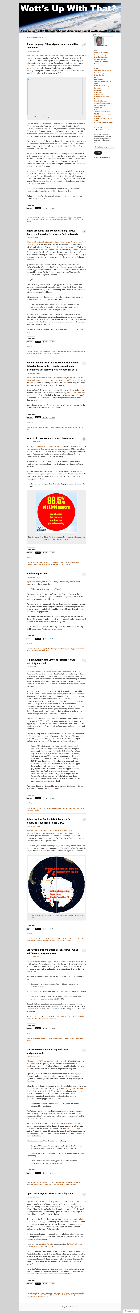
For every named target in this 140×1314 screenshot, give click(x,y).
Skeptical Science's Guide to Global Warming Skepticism (103, 105)
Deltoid (96, 77)
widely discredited (51, 134)
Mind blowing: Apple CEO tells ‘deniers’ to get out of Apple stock (49, 671)
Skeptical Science (100, 101)
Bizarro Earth (32, 972)
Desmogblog (99, 79)
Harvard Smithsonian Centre (58, 219)
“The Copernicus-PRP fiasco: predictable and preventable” (47, 1061)
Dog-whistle (46, 649)
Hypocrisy (78, 427)
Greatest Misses (100, 59)
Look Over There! (50, 218)
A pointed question (37, 573)
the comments (72, 1128)
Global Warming (32, 353)
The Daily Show (36, 1297)
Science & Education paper (58, 539)
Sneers (50, 353)
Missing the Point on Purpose (60, 649)
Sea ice (62, 940)
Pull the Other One (39, 562)
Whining (45, 1182)
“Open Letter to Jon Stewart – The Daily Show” (43, 1202)
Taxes (39, 650)
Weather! (44, 1038)
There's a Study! (50, 562)
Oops (34, 1182)
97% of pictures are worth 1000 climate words (51, 438)
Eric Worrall (81, 351)
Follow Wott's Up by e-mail (102, 134)
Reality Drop (98, 94)
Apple (60, 808)
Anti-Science (49, 1293)
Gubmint (35, 351)
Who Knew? (44, 427)
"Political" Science (38, 218)
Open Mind (98, 90)
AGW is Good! (37, 649)
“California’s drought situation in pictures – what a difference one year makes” (54, 962)
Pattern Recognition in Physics (59, 1184)
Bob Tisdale (70, 1295)
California (66, 1038)
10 (84, 574)
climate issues (69, 427)
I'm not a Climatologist (66, 939)
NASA (45, 353)
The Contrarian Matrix (102, 112)
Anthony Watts (77, 218)
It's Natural (36, 1038)
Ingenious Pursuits (46, 1244)
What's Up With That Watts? (103, 122)
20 (84, 439)
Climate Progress (100, 73)
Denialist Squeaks (100, 57)
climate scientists (32, 219)
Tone (65, 218)
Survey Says (37, 427)
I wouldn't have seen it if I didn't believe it (46, 939)
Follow (98, 152)
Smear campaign (73, 219)
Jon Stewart (78, 1295)
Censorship (68, 1182)
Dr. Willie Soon (43, 219)
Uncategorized (31, 940)
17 (84, 231)
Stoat (96, 109)
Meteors (40, 353)
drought (72, 1038)
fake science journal (41, 1184)
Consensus (30, 564)
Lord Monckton (50, 564)
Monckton (59, 564)
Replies (56, 353)
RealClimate (98, 92)
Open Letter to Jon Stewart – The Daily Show (50, 1193)
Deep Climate (99, 75)
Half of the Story (59, 1293)
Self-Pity (60, 218)
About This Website (101, 53)
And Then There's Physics (103, 71)
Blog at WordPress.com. (70, 1307)
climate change (72, 351)
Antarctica (45, 940)
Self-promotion (39, 1295)
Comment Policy (100, 55)
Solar (81, 219)
